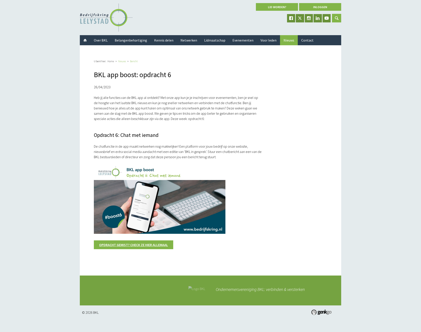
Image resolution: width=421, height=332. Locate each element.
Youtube (327, 18)
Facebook (291, 18)
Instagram (309, 18)
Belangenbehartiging (131, 40)
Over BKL (101, 40)
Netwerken (188, 40)
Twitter (300, 18)
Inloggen (320, 7)
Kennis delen (163, 40)
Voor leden (268, 40)
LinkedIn (318, 18)
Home (110, 61)
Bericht (134, 61)
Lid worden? (277, 7)
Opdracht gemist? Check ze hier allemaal (133, 245)
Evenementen (242, 40)
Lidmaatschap (214, 40)
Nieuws (122, 61)
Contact (307, 40)
